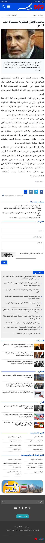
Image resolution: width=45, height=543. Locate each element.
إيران (41, 15)
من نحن (27, 527)
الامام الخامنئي (38, 437)
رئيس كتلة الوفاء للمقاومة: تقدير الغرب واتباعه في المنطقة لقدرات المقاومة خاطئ (18, 345)
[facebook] (22, 508)
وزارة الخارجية (17, 467)
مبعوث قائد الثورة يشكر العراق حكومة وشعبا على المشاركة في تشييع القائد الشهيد (21, 310)
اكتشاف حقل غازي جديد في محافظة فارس (27, 334)
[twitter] (25, 508)
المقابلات (40, 340)
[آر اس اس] (19, 508)
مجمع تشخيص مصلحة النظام (12, 463)
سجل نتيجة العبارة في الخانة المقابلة (32, 253)
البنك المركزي (38, 472)
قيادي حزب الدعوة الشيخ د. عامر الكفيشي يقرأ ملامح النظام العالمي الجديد (19, 354)
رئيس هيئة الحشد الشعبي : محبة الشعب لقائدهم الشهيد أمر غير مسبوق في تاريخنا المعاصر (21, 277)
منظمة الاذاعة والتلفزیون (35, 467)
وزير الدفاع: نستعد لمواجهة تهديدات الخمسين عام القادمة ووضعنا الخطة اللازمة (22, 297)
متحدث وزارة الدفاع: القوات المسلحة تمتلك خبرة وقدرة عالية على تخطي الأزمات (21, 317)
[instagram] (29, 508)
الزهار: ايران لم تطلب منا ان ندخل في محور (28, 206)
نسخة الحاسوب (22, 516)
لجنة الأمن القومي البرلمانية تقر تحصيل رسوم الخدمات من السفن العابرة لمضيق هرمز (22, 284)
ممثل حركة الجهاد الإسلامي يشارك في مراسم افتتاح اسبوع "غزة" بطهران (21, 214)
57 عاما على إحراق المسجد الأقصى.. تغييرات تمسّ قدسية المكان (17, 376)
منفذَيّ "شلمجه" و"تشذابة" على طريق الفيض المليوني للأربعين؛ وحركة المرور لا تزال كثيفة (19, 385)
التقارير (41, 371)
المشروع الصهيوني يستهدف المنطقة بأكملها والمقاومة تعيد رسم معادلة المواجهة (20, 362)
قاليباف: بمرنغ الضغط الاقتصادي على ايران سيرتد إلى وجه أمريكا (22, 304)
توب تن (38, 272)
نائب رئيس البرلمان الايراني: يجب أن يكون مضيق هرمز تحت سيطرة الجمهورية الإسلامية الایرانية (21, 328)
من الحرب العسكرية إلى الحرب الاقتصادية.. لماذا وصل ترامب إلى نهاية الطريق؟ (18, 424)
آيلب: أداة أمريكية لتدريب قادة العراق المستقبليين (18, 392)
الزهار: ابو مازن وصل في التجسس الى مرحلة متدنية (25, 217)
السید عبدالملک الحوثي (35, 445)
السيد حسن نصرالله (15, 441)
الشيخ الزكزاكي (16, 449)
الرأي (42, 402)
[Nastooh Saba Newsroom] (40, 539)
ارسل (4, 262)
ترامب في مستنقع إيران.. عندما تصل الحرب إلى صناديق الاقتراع (18, 407)
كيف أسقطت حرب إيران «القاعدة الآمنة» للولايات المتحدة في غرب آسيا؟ (18, 415)
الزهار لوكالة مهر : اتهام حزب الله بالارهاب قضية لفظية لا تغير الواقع (22, 209)
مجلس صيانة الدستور (14, 459)
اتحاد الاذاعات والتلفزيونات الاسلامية (13, 473)
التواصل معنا (18, 527)
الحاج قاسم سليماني (36, 441)
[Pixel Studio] (34, 539)
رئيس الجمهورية (38, 449)
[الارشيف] (15, 508)
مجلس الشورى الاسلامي (35, 463)
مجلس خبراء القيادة (37, 459)
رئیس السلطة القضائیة (14, 437)
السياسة (35, 15)
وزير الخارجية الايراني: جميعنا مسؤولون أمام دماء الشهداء (23, 323)
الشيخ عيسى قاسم (15, 445)
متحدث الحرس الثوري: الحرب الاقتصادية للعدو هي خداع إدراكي (23, 291)
